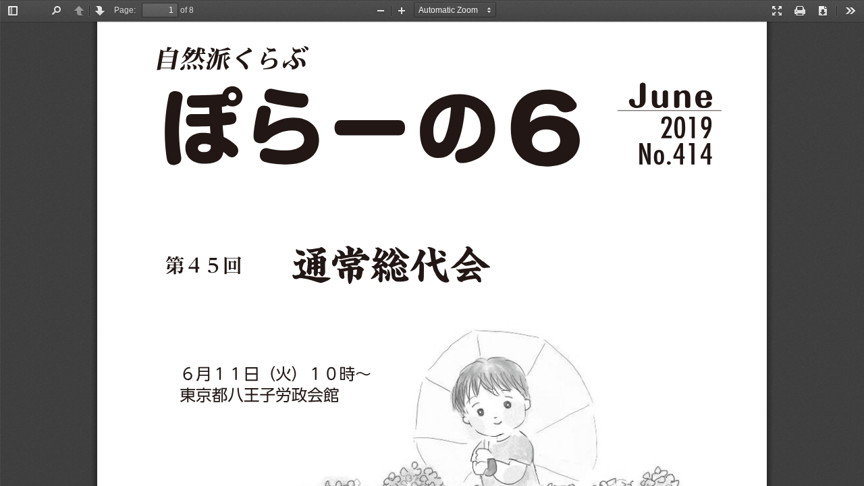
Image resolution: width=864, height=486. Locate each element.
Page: (125, 10)
